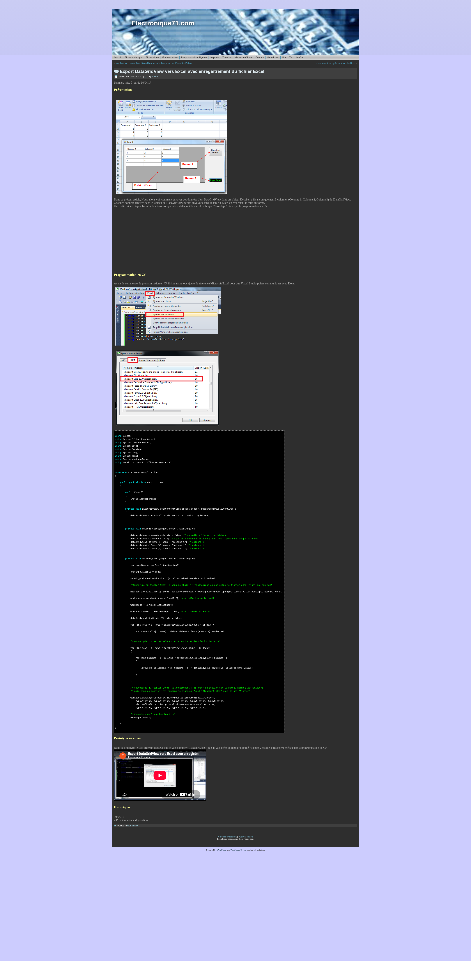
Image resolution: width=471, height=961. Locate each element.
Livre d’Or (287, 57)
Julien (155, 76)
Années (299, 57)
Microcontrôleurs (243, 57)
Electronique (152, 57)
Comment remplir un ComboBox (335, 63)
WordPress (221, 850)
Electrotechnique (133, 57)
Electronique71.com (162, 23)
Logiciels (214, 57)
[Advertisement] (224, 240)
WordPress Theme (238, 850)
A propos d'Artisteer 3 (227, 837)
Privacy (241, 837)
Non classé (133, 825)
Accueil (117, 57)
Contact (260, 57)
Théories (227, 57)
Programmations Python (194, 57)
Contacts (249, 837)
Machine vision (170, 57)
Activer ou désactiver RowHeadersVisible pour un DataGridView (154, 63)
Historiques (273, 57)
